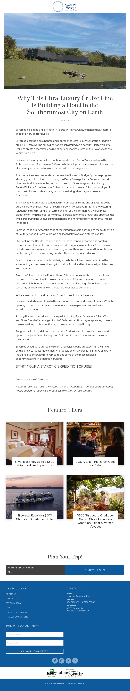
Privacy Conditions (17, 617)
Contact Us (12, 598)
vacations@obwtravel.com (79, 596)
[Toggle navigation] (126, 6)
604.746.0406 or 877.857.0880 (81, 602)
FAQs (8, 607)
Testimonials (13, 603)
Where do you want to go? (21, 568)
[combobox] (35, 571)
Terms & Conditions (17, 612)
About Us (11, 594)
